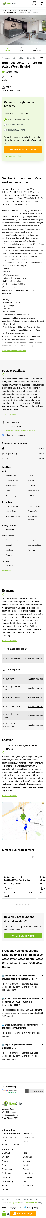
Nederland (7, 1173)
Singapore (27, 1177)
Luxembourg (7, 1181)
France (5, 1190)
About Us (28, 1133)
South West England (9, 12)
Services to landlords (11, 1145)
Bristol (21, 12)
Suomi (5, 1165)
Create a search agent (12, 1133)
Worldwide (28, 1185)
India (25, 1181)
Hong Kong (28, 1173)
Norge (5, 1161)
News (26, 1142)
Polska (26, 1169)
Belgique (6, 1177)
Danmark (6, 1153)
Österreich (27, 1157)
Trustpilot (5, 166)
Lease (11, 10)
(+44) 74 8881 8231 (10, 1118)
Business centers (23, 10)
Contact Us (29, 1137)
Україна (26, 1165)
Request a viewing (16, 130)
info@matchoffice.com (11, 1115)
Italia (25, 1153)
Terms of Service (30, 1203)
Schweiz (27, 1161)
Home (4, 10)
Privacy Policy (14, 1203)
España (5, 1185)
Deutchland (7, 1169)
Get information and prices (20, 120)
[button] (33, 856)
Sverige (5, 1157)
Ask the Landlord (16, 125)
